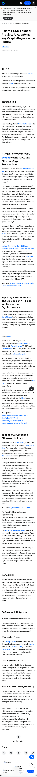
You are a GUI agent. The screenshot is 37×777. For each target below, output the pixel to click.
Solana (6, 157)
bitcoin (11, 83)
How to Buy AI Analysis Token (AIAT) (15, 415)
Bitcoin (30, 74)
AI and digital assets (25, 124)
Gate (3, 24)
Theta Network (16, 346)
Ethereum (29, 256)
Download (31, 771)
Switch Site (8, 18)
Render (28, 343)
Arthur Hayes (19, 443)
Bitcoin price (6, 456)
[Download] (31, 757)
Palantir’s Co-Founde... (22, 24)
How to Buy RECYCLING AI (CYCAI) (14, 423)
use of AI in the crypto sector (15, 530)
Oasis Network (7, 349)
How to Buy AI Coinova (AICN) (12, 421)
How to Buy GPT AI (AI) (10, 418)
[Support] (31, 764)
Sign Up (27, 3)
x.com (9, 337)
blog (23, 398)
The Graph (21, 343)
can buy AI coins (10, 641)
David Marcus (7, 317)
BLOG (10, 24)
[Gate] (3, 3)
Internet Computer (19, 354)
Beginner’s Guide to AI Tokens (20, 508)
